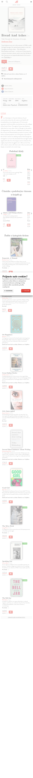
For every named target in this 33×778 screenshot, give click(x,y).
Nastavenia (9, 291)
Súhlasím (26, 291)
